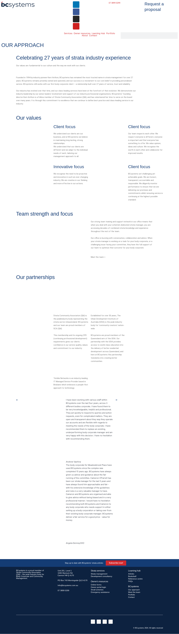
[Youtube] (76, 26)
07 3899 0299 (114, 3)
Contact (93, 35)
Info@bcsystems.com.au (68, 585)
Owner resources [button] (82, 33)
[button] (89, 546)
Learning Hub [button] (98, 33)
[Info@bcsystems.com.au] (54, 585)
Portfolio (110, 33)
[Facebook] (76, 12)
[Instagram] (76, 19)
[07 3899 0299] (54, 590)
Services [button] (68, 33)
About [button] (85, 35)
